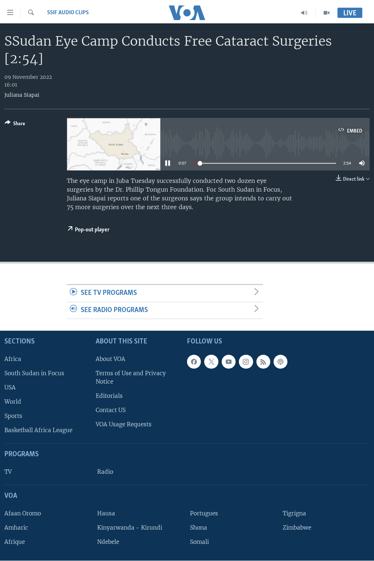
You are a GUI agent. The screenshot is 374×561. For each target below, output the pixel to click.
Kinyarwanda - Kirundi (129, 527)
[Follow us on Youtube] (229, 362)
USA (10, 387)
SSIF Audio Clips (68, 13)
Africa (12, 359)
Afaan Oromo (22, 513)
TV (8, 471)
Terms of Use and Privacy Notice (131, 377)
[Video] (326, 12)
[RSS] (263, 362)
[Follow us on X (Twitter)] (211, 362)
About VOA (110, 359)
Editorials (109, 395)
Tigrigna (294, 513)
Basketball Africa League (38, 430)
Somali (199, 541)
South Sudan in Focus (34, 373)
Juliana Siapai (21, 95)
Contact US (111, 410)
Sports (13, 416)
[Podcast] (280, 362)
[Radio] (304, 12)
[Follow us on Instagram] (246, 362)
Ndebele (108, 541)
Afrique (14, 541)
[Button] (15, 125)
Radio (105, 471)
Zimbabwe (297, 527)
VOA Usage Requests (124, 424)
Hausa (106, 513)
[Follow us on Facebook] (194, 362)
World (12, 401)
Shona (198, 527)
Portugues (204, 513)
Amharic (16, 527)
